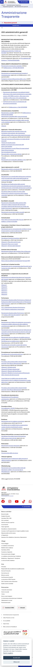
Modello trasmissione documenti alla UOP (12, 144)
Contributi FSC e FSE (6, 518)
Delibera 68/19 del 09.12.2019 (12, 315)
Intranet (22, 607)
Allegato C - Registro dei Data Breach (11, 371)
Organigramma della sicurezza (9, 453)
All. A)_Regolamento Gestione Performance (13, 307)
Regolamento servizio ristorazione (10, 445)
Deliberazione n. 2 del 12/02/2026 (18, 107)
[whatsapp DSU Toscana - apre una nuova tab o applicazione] (30, 501)
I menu (3, 594)
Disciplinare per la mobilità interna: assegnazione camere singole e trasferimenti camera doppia (14, 427)
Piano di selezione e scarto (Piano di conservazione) (15, 148)
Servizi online (24, 1)
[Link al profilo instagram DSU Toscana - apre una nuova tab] (9, 501)
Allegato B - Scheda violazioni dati (10, 369)
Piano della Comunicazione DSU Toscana (12, 219)
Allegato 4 (4, 290)
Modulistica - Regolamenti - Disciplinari (10, 558)
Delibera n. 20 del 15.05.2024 (9, 221)
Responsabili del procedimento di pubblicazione (12, 568)
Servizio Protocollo (6, 570)
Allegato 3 (4, 288)
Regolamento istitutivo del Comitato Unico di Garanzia (15, 251)
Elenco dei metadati (6, 146)
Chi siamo (3, 566)
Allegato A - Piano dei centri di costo (11, 242)
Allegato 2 (4, 287)
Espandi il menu (16, 25)
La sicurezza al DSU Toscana (8, 579)
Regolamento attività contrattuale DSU (11, 169)
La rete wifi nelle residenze (7, 560)
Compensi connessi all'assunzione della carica (13, 79)
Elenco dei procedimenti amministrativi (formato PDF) (15, 260)
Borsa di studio (4, 514)
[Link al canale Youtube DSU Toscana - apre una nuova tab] (17, 501)
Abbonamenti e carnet (6, 600)
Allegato (3, 126)
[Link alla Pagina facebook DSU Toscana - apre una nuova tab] (3, 501)
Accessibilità (6, 620)
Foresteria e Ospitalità (6, 552)
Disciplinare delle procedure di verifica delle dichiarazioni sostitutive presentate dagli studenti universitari (14, 193)
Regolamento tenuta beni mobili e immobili (12, 212)
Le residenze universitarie (7, 545)
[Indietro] (2, 27)
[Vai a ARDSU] (10, 1)
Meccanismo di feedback (10, 626)
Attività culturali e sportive (7, 522)
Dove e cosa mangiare (6, 596)
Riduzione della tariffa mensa (8, 533)
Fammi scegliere (8, 653)
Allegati (3, 158)
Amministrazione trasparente (14, 5)
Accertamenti (4, 524)
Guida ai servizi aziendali (7, 583)
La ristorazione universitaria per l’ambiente (11, 598)
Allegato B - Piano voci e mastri (9, 244)
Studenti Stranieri (5, 516)
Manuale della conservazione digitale (11, 154)
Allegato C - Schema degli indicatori (10, 245)
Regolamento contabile (7, 112)
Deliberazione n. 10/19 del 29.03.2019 (14, 67)
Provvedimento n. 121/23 (7, 408)
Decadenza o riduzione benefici (8, 529)
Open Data (6, 623)
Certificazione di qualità (7, 577)
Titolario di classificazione (8, 142)
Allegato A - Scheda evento (8, 367)
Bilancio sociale (5, 575)
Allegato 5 (4, 292)
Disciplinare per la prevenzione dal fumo (12, 354)
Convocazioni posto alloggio (8, 554)
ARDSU (3, 5)
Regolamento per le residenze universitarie (12, 421)
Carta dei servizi (5, 573)
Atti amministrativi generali (21, 6)
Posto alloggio (4, 543)
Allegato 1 (4, 285)
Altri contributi (5, 520)
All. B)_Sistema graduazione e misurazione (12, 309)
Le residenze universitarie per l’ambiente (11, 556)
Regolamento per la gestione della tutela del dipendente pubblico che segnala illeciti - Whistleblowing (13, 469)
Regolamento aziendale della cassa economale (14, 116)
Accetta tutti (16, 657)
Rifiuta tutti (16, 662)
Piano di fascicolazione (7, 150)
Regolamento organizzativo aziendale (11, 66)
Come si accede (5, 592)
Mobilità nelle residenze (7, 547)
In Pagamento (4, 535)
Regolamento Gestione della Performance (12, 313)
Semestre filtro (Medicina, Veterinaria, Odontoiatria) (14, 537)
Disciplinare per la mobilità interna (10, 341)
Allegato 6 (4, 294)
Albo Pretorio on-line (8, 617)
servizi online (27, 506)
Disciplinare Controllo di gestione (10, 238)
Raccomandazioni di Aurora (8, 152)
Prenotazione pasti (5, 602)
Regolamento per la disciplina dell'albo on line (13, 159)
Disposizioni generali (8, 6)
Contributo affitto (5, 549)
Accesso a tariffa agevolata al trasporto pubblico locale (15, 531)
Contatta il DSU (9, 607)
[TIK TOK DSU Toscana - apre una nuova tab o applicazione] (23, 501)
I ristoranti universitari (6, 589)
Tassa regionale (5, 526)
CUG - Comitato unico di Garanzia (9, 581)
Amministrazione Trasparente (14, 14)
